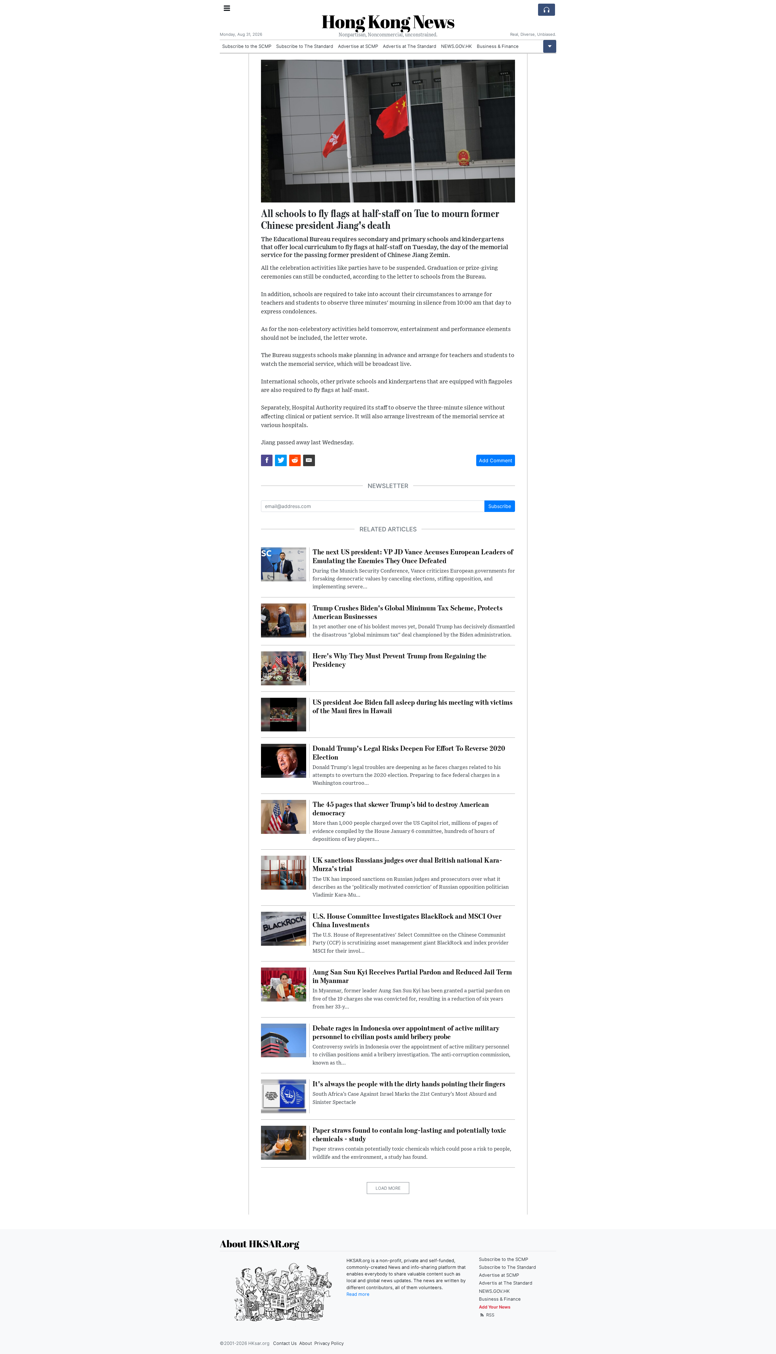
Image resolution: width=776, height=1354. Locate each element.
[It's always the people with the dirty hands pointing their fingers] (283, 1096)
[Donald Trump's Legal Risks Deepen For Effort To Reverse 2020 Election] (283, 760)
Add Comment (495, 460)
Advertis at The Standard (409, 46)
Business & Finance (498, 46)
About (305, 1343)
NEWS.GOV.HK (456, 46)
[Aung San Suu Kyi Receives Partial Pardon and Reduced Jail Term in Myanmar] (283, 984)
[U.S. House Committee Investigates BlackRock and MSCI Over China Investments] (283, 928)
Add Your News (494, 1306)
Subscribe (499, 506)
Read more (358, 1294)
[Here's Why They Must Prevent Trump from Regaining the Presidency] (283, 668)
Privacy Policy (329, 1343)
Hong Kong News (388, 21)
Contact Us (285, 1343)
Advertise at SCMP (358, 46)
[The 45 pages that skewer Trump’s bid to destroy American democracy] (283, 816)
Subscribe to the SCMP (246, 46)
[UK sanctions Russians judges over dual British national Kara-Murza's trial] (283, 872)
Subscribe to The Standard (304, 46)
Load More (388, 1188)
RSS (489, 1314)
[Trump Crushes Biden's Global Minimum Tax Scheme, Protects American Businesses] (283, 620)
